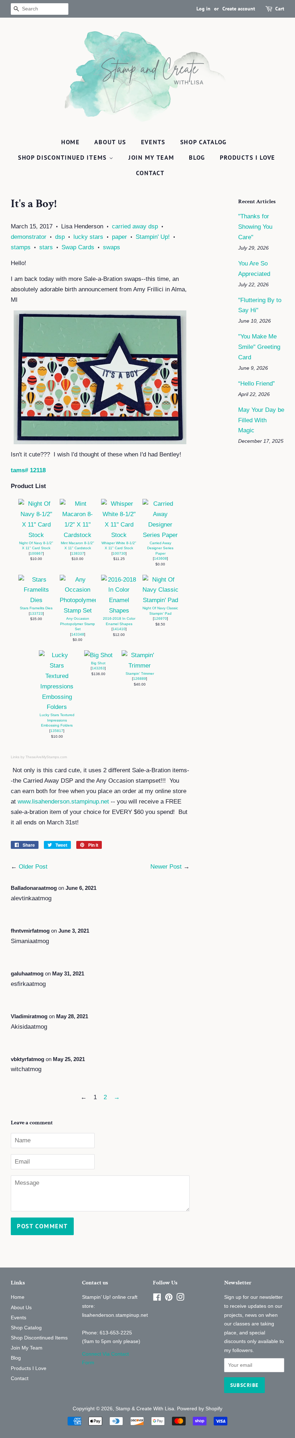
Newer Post (166, 866)
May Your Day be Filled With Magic (261, 420)
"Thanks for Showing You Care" (255, 227)
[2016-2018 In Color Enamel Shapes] (119, 610)
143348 (77, 634)
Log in (203, 8)
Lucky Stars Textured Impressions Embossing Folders (57, 720)
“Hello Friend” (256, 383)
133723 (36, 613)
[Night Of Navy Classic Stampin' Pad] (160, 600)
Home (70, 142)
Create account (238, 8)
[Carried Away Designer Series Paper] (160, 535)
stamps (21, 247)
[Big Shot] (98, 655)
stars (46, 247)
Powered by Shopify (199, 1408)
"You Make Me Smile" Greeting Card (259, 347)
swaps (111, 247)
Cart (279, 8)
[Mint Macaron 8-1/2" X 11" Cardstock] (78, 535)
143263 (98, 668)
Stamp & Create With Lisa (144, 1408)
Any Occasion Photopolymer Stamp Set (77, 623)
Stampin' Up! (153, 236)
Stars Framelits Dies (36, 608)
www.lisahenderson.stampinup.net (63, 801)
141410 (119, 629)
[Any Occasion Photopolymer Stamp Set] (78, 610)
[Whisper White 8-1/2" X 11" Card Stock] (119, 535)
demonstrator (28, 236)
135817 (56, 731)
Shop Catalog (203, 142)
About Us (110, 142)
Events (153, 142)
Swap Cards (78, 247)
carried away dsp (135, 226)
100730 (119, 553)
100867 (36, 553)
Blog (197, 157)
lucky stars (88, 236)
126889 (139, 679)
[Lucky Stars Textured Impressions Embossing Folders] (57, 707)
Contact (150, 173)
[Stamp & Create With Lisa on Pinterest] (169, 1298)
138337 (77, 553)
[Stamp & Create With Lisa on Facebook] (157, 1298)
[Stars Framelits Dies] (36, 600)
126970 (160, 618)
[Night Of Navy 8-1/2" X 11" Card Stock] (36, 535)
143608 (160, 558)
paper (119, 236)
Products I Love (248, 157)
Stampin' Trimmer (140, 673)
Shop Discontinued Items (63, 157)
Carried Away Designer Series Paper (160, 548)
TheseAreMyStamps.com (46, 757)
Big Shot (98, 663)
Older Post (33, 866)
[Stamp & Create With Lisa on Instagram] (180, 1298)
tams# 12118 (28, 470)
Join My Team (151, 157)
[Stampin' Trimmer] (140, 665)
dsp (60, 236)
